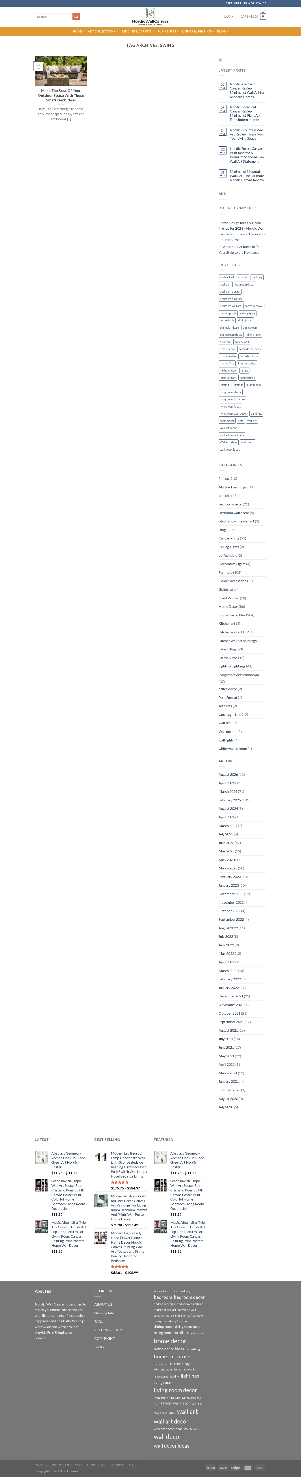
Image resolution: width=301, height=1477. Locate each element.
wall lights (226, 740)
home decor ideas (250, 349)
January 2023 (229, 885)
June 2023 (226, 842)
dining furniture (229, 327)
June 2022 (226, 945)
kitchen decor (228, 370)
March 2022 (228, 970)
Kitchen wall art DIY (234, 632)
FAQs (98, 1321)
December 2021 (231, 996)
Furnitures (167, 31)
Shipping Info (104, 1313)
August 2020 (228, 1098)
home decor (227, 349)
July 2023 (226, 834)
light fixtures (247, 377)
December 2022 (231, 894)
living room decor (230, 392)
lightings (238, 385)
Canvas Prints (229, 538)
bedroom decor (245, 284)
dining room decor (231, 334)
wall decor (247, 442)
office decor (228, 689)
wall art (251, 421)
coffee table (227, 320)
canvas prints (228, 313)
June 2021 (226, 1047)
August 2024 (228, 808)
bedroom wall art (230, 306)
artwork (243, 277)
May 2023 (226, 851)
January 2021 (229, 1081)
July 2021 (226, 1039)
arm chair (226, 495)
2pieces (224, 478)
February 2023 (230, 877)
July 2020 (226, 1107)
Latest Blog (227, 649)
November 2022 (231, 902)
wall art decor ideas (232, 435)
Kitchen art (227, 623)
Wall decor (227, 731)
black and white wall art (236, 521)
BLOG (99, 1347)
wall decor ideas (230, 449)
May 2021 (226, 1056)
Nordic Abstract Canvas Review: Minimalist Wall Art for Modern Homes (247, 90)
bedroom (225, 284)
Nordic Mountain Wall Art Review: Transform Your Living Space (247, 134)
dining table (253, 334)
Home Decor (228, 606)
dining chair (245, 320)
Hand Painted (229, 598)
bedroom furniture (231, 299)
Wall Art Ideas (228, 442)
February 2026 (230, 800)
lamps (244, 370)
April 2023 (227, 860)
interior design (247, 363)
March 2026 (228, 791)
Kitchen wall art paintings (238, 640)
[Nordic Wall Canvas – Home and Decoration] (150, 17)
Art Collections (101, 31)
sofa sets (225, 706)
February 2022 (230, 979)
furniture (225, 342)
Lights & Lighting (196, 31)
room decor (227, 421)
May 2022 (226, 953)
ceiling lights (247, 313)
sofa (240, 421)
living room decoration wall (239, 675)
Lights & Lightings (232, 666)
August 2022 (228, 928)
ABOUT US (103, 1304)
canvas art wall (254, 306)
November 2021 (231, 1004)
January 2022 (229, 987)
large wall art (228, 377)
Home (77, 31)
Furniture (225, 572)
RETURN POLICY (108, 1330)
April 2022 (227, 962)
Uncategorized (230, 714)
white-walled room (233, 748)
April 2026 (227, 783)
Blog (221, 31)
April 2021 (227, 1064)
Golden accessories (233, 581)
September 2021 (231, 1022)
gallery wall (242, 342)
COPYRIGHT (104, 1338)
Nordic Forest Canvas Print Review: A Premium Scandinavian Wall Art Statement (247, 154)
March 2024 (228, 825)
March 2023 (228, 868)
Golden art (227, 589)
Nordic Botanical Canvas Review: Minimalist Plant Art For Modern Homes (245, 113)
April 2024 (227, 817)
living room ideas (230, 406)
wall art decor (228, 428)
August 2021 (228, 1030)
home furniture (249, 356)
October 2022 (229, 911)
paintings (256, 413)
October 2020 (229, 1090)
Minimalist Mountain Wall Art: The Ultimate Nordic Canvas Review (247, 175)
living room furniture (232, 399)
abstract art (227, 277)
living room (254, 385)
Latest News (228, 658)
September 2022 (231, 919)
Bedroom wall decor (234, 513)
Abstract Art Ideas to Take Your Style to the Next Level (241, 249)
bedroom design (230, 291)
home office (227, 363)
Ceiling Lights (229, 547)
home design (228, 356)
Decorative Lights (232, 564)
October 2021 (229, 1013)
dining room (250, 327)
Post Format (228, 697)
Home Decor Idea (232, 615)
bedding (257, 277)
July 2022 (226, 936)
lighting (224, 385)
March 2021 (228, 1073)
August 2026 (228, 774)
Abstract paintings (233, 487)
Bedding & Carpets (136, 31)
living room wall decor (233, 413)
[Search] (76, 17)
